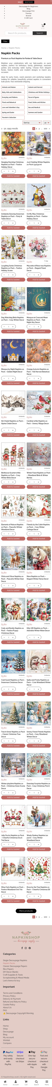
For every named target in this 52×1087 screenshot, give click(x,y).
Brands (28, 16)
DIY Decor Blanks (10, 972)
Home (3, 48)
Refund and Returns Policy (15, 1002)
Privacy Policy (9, 996)
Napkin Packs (9, 963)
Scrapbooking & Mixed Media (16, 978)
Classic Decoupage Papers (15, 966)
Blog (28, 9)
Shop (5, 1029)
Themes (28, 13)
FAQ (5, 1010)
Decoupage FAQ (28, 11)
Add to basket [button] (13, 176)
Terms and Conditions (12, 993)
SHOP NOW (29, 2)
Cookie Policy (9, 1004)
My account (8, 1037)
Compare (7, 1043)
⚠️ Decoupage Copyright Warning (18, 1013)
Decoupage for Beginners (28, 6)
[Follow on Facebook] (22, 948)
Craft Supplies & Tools (13, 975)
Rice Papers (8, 969)
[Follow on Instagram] (26, 948)
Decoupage (8, 1032)
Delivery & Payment (12, 999)
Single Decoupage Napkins (15, 960)
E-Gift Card (28, 18)
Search (40, 33)
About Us (7, 1007)
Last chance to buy (11, 980)
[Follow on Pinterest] (30, 948)
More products (26, 911)
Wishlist (6, 1040)
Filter (5, 41)
